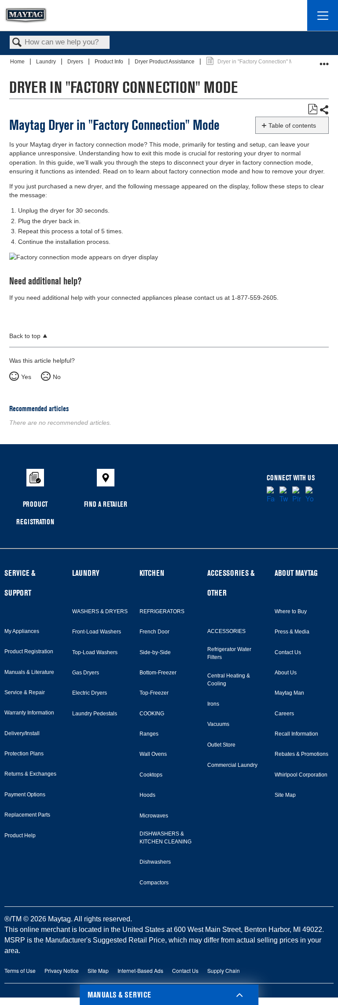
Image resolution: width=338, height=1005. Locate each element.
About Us (286, 673)
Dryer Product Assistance (165, 62)
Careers (284, 713)
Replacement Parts (27, 815)
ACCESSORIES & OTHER (230, 582)
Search (17, 43)
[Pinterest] (296, 495)
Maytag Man (289, 693)
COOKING (152, 713)
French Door (154, 632)
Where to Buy (291, 611)
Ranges (149, 734)
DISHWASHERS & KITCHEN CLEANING (165, 838)
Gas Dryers (85, 673)
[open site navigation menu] (322, 15)
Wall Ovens (153, 754)
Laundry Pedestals (94, 713)
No (57, 376)
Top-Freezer (154, 693)
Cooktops (151, 775)
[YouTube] (309, 495)
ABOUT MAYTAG (296, 573)
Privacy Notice (61, 970)
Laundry (46, 62)
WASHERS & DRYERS (100, 611)
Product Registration (28, 651)
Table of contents (292, 125)
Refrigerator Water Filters (229, 653)
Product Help (20, 835)
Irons (213, 704)
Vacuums (218, 724)
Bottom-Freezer (158, 673)
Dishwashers (155, 862)
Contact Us (288, 652)
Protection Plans (24, 754)
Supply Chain (223, 970)
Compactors (154, 883)
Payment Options (24, 794)
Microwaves (154, 816)
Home (18, 62)
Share (324, 110)
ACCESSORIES (226, 631)
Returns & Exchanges (30, 774)
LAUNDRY (85, 573)
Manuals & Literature (29, 672)
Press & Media (292, 632)
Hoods (147, 795)
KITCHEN (152, 573)
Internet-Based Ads (140, 970)
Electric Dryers (89, 693)
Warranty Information (29, 713)
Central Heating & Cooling (228, 680)
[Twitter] (283, 495)
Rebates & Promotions (301, 754)
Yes (26, 376)
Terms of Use (20, 970)
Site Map (285, 795)
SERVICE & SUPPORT (19, 582)
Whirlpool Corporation (301, 775)
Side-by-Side (155, 652)
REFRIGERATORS (162, 611)
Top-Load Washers (95, 652)
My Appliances (21, 631)
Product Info (110, 62)
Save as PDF (312, 109)
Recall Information (296, 734)
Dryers (75, 62)
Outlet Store (221, 745)
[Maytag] (26, 15)
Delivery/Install (22, 733)
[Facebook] (271, 495)
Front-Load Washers (96, 632)
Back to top (24, 336)
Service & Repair (24, 692)
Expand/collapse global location (324, 60)
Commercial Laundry (232, 765)
